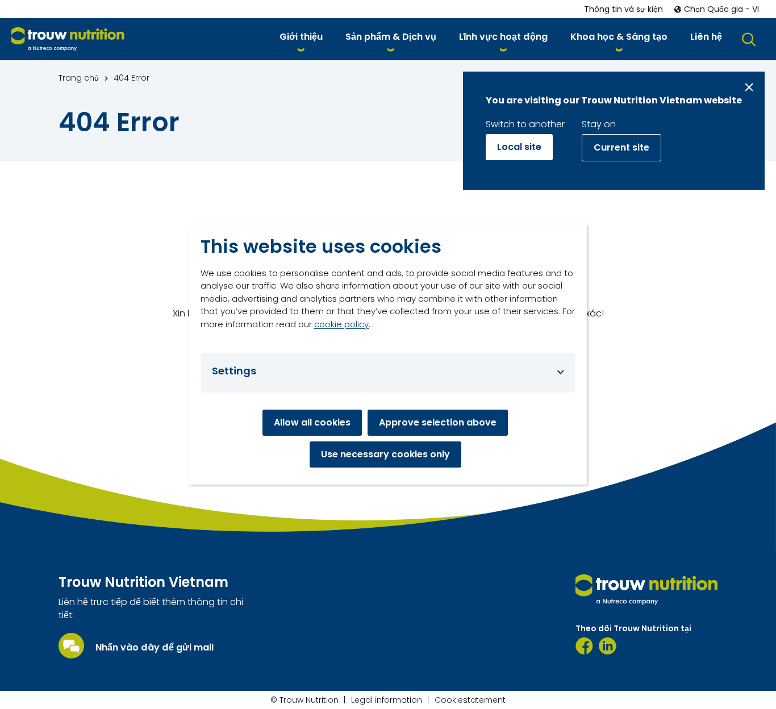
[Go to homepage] (67, 39)
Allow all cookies (312, 422)
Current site (621, 147)
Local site (519, 146)
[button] (301, 39)
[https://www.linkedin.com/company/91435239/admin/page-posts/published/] (607, 645)
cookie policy (341, 324)
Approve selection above (438, 422)
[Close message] (749, 87)
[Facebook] (584, 645)
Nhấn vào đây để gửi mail (154, 647)
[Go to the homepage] (646, 589)
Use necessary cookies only (385, 454)
